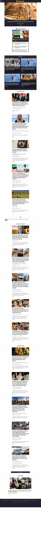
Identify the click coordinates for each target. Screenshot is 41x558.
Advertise (13, 500)
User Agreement (29, 500)
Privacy (16, 500)
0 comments (6, 70)
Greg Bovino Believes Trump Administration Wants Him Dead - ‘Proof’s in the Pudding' (20, 491)
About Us (10, 500)
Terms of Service (20, 500)
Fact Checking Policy (19, 501)
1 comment (22, 71)
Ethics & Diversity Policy (35, 500)
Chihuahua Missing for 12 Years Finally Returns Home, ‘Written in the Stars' (20, 151)
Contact (28, 501)
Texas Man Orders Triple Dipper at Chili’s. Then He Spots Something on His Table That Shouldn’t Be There (20, 333)
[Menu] (1, 1)
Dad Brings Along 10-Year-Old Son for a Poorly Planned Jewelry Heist (20, 21)
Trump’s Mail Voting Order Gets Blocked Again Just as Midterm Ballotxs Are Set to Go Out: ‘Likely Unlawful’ (19, 458)
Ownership (24, 501)
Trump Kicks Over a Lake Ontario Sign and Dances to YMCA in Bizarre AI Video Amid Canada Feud (20, 104)
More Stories (20, 472)
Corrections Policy (14, 501)
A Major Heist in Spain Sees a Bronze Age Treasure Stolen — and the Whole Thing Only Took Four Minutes (20, 359)
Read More (13, 111)
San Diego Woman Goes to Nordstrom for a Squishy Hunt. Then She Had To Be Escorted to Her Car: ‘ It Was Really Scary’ (20, 310)
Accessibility (24, 500)
